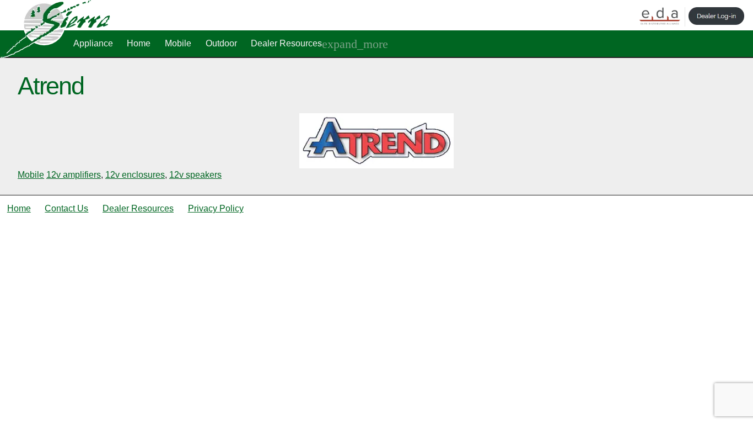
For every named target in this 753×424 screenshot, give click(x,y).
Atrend (51, 85)
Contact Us (66, 208)
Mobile (178, 43)
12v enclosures (135, 174)
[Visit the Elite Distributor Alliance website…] (659, 16)
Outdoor (221, 43)
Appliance (93, 43)
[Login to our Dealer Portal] (716, 16)
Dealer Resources (286, 43)
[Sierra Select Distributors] (55, 55)
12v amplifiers (73, 174)
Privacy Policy (216, 208)
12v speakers (195, 174)
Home (138, 43)
